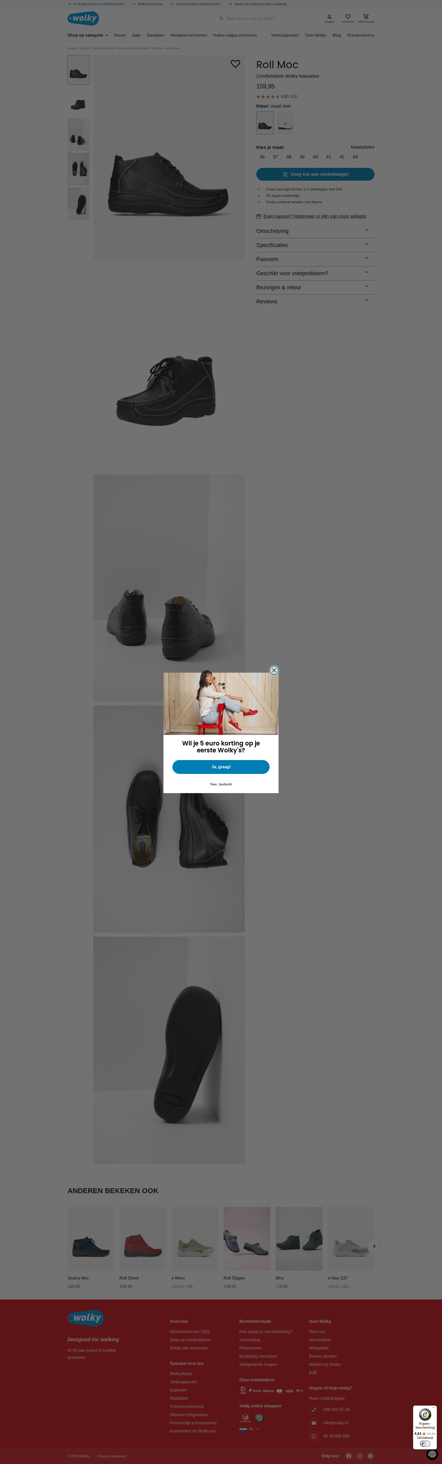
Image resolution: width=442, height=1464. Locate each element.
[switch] (425, 1444)
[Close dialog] (274, 670)
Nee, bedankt (221, 784)
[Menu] (434, 1409)
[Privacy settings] (432, 1454)
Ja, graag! (221, 767)
